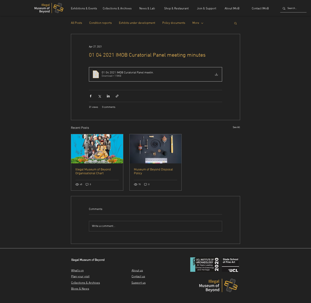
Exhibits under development (137, 23)
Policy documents (173, 23)
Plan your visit (80, 276)
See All (236, 127)
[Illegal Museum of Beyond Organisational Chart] (97, 148)
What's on (77, 271)
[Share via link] (117, 96)
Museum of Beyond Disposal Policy (153, 171)
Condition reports (100, 23)
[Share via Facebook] (90, 96)
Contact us (138, 276)
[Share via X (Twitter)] (99, 96)
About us (137, 271)
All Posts (76, 23)
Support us (138, 283)
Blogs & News (80, 289)
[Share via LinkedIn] (108, 96)
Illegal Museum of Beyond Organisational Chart (93, 171)
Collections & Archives (85, 283)
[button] (235, 23)
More (195, 23)
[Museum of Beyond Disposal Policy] (156, 148)
